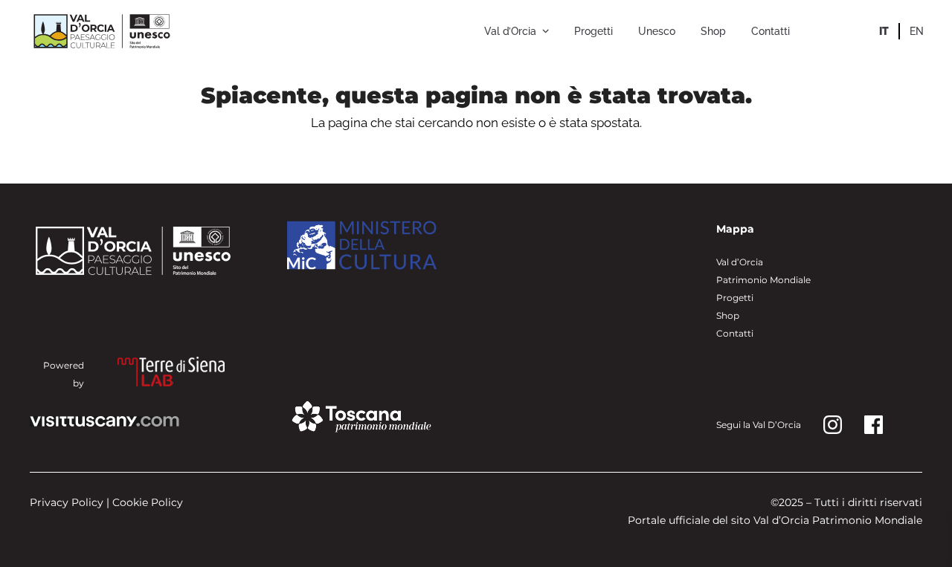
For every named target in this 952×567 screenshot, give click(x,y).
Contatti (734, 333)
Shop (727, 315)
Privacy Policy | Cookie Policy (106, 502)
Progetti (734, 297)
